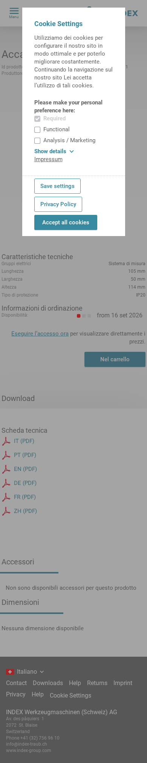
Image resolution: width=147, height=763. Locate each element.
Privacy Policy (58, 204)
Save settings (57, 186)
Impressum (48, 159)
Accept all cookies (65, 222)
